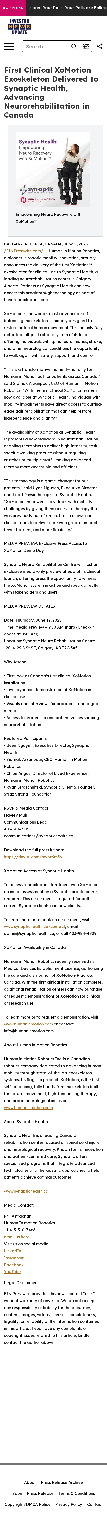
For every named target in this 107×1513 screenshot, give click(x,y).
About (30, 1482)
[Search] (74, 46)
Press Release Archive (62, 1482)
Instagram (14, 1257)
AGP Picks (13, 8)
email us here (17, 1236)
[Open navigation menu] (9, 46)
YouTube (12, 1271)
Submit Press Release (33, 1493)
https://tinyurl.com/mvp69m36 (33, 856)
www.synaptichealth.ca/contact (34, 926)
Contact (95, 1504)
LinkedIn (12, 1250)
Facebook (14, 1264)
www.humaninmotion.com (28, 1024)
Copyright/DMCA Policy (27, 1504)
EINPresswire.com (23, 250)
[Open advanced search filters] (86, 46)
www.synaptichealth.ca (26, 1191)
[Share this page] (99, 46)
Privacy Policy (68, 1504)
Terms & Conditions (76, 1493)
